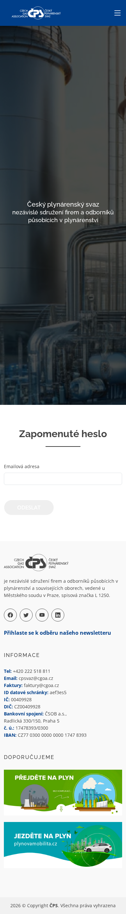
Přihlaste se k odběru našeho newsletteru (57, 632)
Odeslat (29, 507)
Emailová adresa (21, 466)
